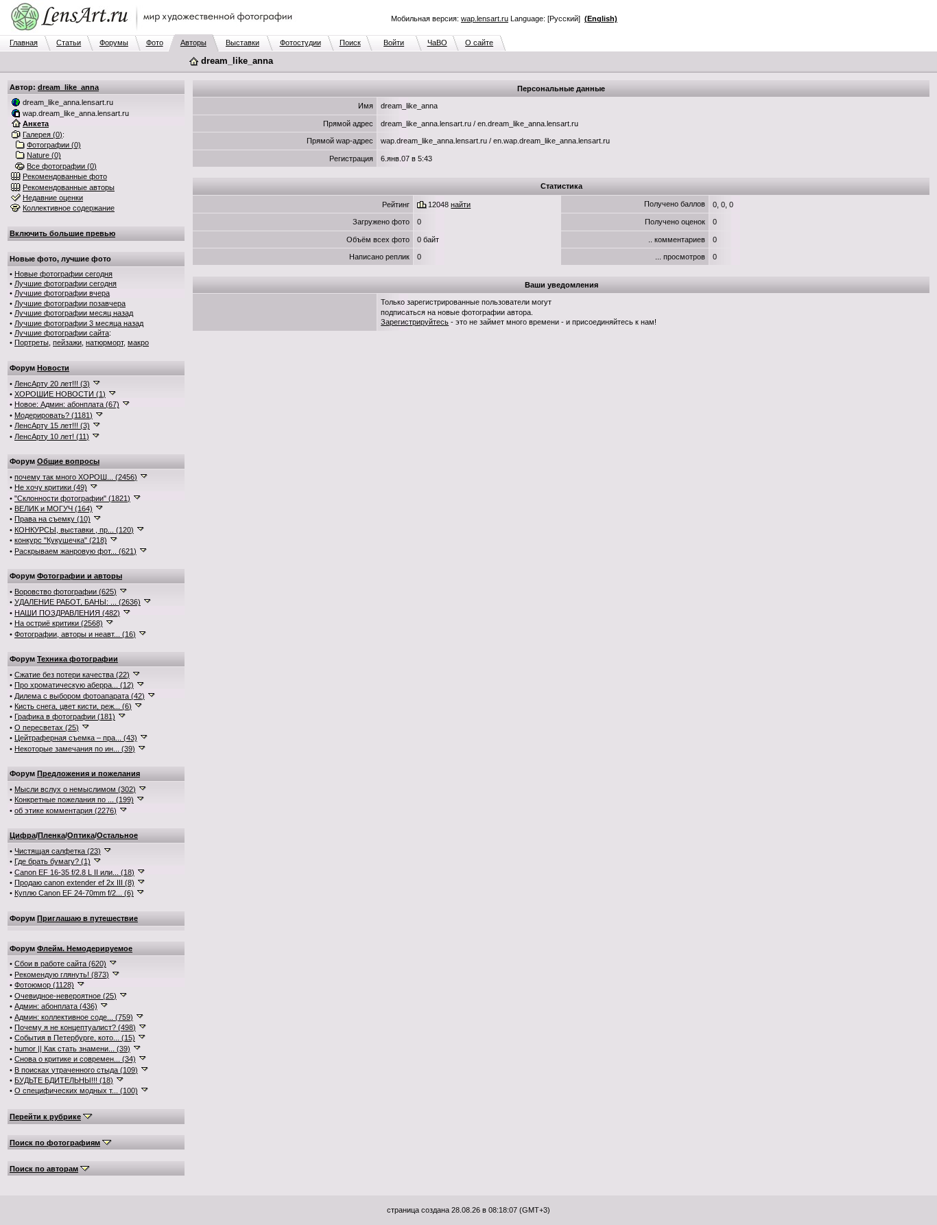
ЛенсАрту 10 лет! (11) (51, 436)
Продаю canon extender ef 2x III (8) (74, 882)
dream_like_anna (68, 87)
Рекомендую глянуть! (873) (61, 974)
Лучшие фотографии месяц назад (73, 313)
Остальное (117, 835)
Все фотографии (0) (62, 166)
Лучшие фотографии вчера (62, 293)
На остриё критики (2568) (58, 623)
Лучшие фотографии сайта (61, 333)
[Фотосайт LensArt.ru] (154, 31)
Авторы (193, 42)
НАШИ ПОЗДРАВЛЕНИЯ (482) (67, 613)
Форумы (113, 42)
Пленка (51, 835)
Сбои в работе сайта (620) (60, 963)
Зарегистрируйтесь (415, 322)
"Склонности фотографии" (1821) (72, 498)
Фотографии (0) (54, 145)
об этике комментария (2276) (65, 810)
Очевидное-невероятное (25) (65, 996)
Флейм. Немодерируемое (84, 948)
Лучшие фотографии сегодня (65, 283)
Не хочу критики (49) (50, 487)
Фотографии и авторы (79, 576)
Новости (53, 368)
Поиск (350, 42)
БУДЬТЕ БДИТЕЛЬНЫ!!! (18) (63, 1080)
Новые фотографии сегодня (63, 274)
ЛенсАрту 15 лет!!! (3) (52, 425)
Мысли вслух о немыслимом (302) (75, 789)
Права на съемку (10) (52, 519)
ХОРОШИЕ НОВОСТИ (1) (60, 394)
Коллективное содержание (69, 208)
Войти (393, 42)
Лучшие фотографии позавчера (70, 303)
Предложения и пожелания (88, 773)
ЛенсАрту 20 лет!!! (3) (52, 384)
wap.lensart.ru (484, 18)
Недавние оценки (53, 198)
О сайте (479, 42)
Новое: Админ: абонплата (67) (66, 404)
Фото (154, 42)
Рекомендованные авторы (69, 187)
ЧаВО (437, 42)
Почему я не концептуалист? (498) (75, 1027)
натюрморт (104, 342)
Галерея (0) (42, 134)
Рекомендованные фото (65, 176)
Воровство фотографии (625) (65, 591)
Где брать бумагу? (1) (52, 861)
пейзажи (67, 342)
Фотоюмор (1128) (44, 985)
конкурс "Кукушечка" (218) (60, 540)
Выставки (242, 42)
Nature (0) (44, 155)
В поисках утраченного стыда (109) (76, 1070)
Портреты (31, 342)
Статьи (68, 42)
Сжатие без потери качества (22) (72, 674)
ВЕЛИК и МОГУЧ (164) (53, 508)
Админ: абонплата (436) (55, 1006)
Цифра (23, 835)
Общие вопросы (68, 461)
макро (138, 342)
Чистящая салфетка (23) (57, 851)
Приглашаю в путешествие (87, 918)
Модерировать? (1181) (53, 415)
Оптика (81, 835)
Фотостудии (300, 42)
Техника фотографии (77, 659)
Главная (24, 42)
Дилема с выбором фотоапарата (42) (79, 696)
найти (461, 204)
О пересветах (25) (46, 727)
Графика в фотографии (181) (64, 716)
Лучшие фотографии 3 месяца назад (78, 323)
